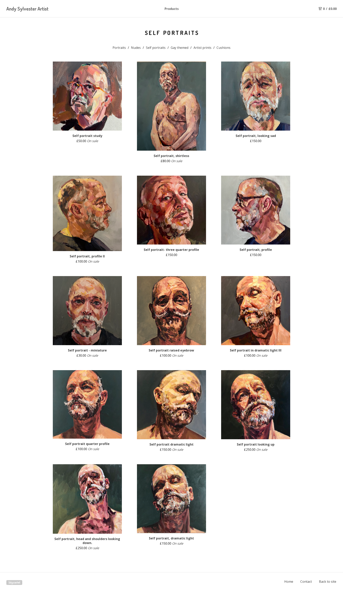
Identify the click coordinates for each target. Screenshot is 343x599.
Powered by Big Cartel (14, 582)
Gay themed (179, 47)
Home (288, 581)
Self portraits (156, 47)
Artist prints (202, 47)
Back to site (327, 581)
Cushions (223, 47)
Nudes (136, 47)
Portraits (119, 47)
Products (172, 9)
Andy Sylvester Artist (27, 9)
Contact (306, 581)
